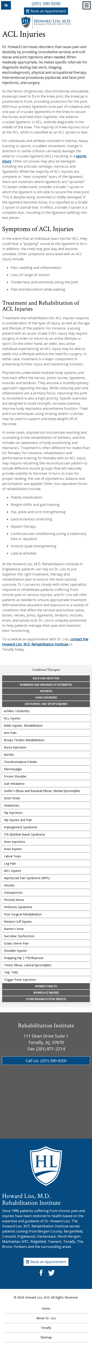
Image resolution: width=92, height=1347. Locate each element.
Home (46, 1308)
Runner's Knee (14, 929)
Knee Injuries (13, 849)
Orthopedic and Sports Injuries (46, 704)
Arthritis (46, 691)
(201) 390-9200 (46, 3)
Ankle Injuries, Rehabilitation (23, 725)
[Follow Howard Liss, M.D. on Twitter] (51, 1276)
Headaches (11, 805)
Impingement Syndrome (20, 827)
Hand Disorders (46, 697)
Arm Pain (10, 733)
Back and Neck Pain (46, 678)
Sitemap (46, 1337)
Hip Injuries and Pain (18, 820)
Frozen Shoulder (15, 776)
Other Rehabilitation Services (46, 999)
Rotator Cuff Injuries (18, 921)
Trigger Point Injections (20, 980)
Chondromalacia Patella (20, 762)
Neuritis (9, 885)
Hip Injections (13, 813)
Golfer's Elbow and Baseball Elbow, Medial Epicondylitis (42, 791)
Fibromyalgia (13, 769)
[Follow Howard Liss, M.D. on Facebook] (41, 1276)
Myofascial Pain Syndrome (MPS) (27, 878)
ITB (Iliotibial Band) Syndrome (24, 834)
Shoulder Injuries (15, 951)
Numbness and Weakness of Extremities (46, 685)
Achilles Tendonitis (17, 711)
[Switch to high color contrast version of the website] (6, 5)
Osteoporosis (13, 892)
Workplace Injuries (46, 992)
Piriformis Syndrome (18, 907)
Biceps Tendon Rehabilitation (24, 740)
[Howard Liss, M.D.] (46, 27)
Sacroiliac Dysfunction (19, 936)
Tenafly (46, 1328)
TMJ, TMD (11, 972)
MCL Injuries (12, 871)
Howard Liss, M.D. (37, 1297)
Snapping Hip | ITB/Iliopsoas (24, 958)
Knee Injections (14, 842)
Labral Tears (12, 856)
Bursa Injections (15, 747)
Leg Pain (10, 863)
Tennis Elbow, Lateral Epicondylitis (27, 965)
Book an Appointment (48, 11)
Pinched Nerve (14, 900)
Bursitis (9, 755)
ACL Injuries (12, 718)
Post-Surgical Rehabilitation (23, 914)
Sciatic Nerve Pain (16, 943)
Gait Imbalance (14, 784)
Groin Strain (12, 798)
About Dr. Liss (46, 1318)
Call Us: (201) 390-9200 (46, 1060)
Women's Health (46, 986)
